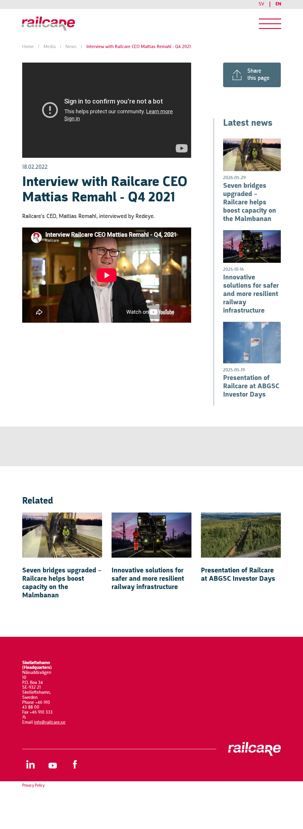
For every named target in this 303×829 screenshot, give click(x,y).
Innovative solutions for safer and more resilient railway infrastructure (251, 294)
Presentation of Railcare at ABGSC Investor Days (251, 386)
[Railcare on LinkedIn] (30, 764)
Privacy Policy (33, 785)
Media (49, 46)
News (71, 46)
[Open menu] (270, 23)
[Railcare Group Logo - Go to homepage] (50, 24)
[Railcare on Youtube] (52, 764)
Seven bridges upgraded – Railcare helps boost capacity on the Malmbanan (249, 202)
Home (28, 46)
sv (261, 4)
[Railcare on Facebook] (75, 764)
